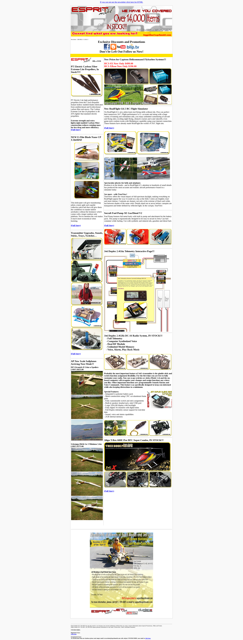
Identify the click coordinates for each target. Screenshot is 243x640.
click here (147, 638)
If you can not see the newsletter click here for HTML (121, 2)
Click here (73, 634)
